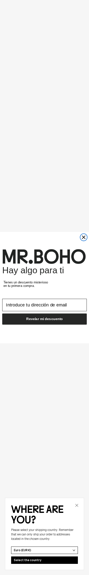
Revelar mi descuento (44, 319)
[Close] (77, 505)
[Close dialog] (83, 237)
